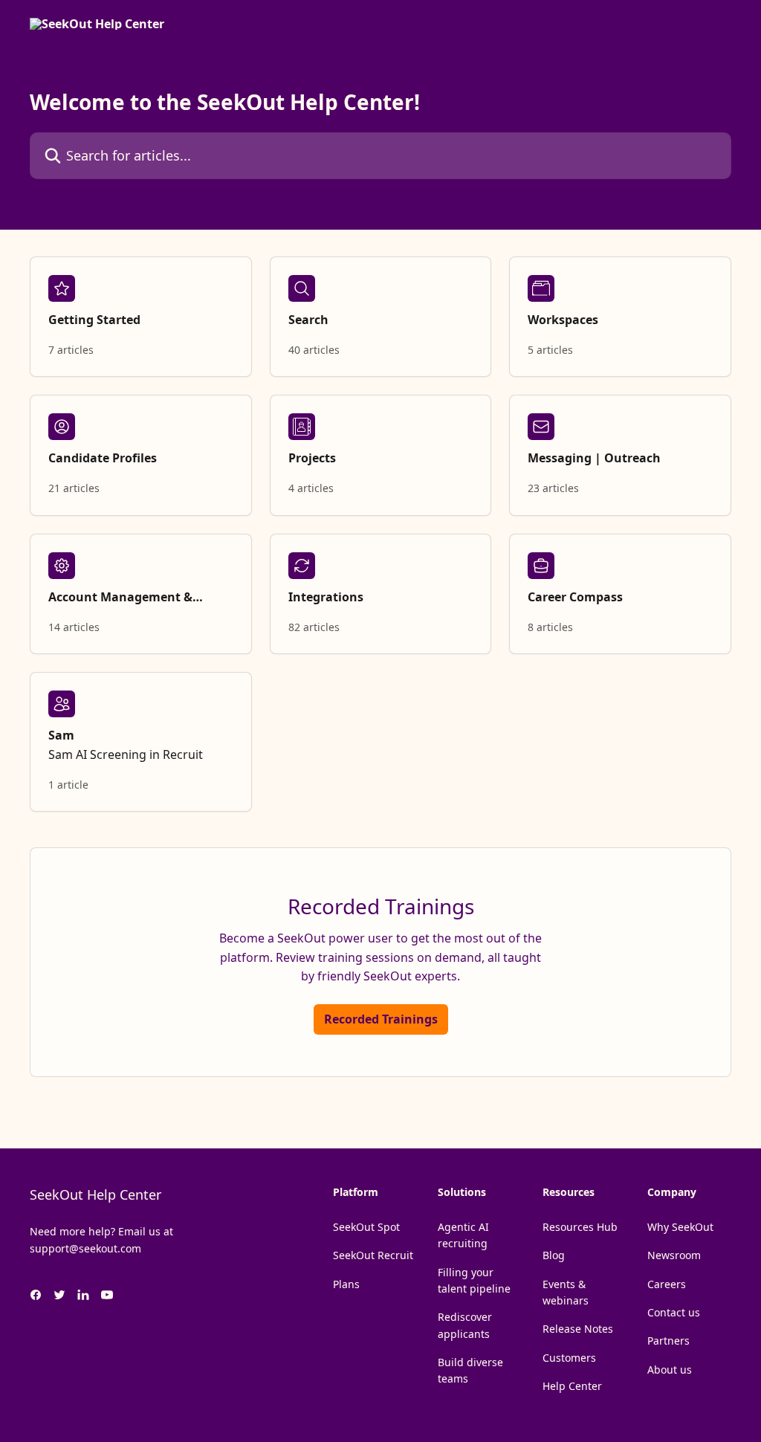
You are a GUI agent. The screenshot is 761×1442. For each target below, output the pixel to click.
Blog (554, 1255)
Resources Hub (580, 1227)
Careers (666, 1284)
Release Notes (578, 1329)
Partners (668, 1340)
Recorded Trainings (381, 1019)
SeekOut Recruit (373, 1255)
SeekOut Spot (366, 1227)
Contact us (673, 1312)
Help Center (572, 1386)
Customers (569, 1358)
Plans (346, 1284)
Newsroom (674, 1255)
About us (669, 1369)
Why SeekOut (680, 1227)
